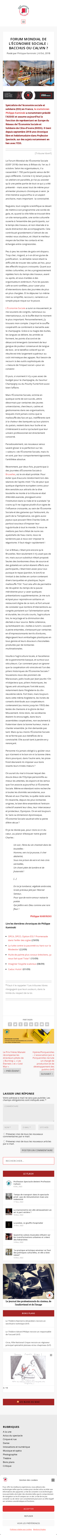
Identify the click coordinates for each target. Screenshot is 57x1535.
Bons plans (28, 1313)
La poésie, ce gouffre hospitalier (28, 1223)
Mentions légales (39, 1529)
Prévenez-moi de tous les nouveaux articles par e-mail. (27, 1142)
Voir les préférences (28, 1523)
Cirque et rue (10, 1439)
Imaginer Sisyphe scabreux (22, 963)
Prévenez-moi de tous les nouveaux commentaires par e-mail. (23, 1135)
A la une (7, 1431)
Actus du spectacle (13, 1435)
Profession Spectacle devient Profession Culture (32, 1182)
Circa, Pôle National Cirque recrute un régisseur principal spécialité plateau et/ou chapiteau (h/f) (28, 1343)
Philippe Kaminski (26, 53)
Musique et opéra (12, 1450)
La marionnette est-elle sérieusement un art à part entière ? (33, 1211)
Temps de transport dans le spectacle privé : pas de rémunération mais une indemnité (31, 1197)
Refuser (28, 1516)
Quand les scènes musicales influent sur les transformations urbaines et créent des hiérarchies (32, 1237)
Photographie (10, 1454)
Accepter (29, 1508)
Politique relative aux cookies (21, 1529)
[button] (53, 1480)
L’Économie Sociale (15, 308)
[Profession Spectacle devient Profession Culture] (9, 1183)
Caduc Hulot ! (15, 969)
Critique (7, 1465)
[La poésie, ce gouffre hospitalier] (9, 1224)
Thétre (7, 1458)
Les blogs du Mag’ (29, 1402)
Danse (6, 1443)
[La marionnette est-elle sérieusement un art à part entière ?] (9, 1211)
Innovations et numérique (16, 1446)
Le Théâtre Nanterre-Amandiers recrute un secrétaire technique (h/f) (26, 1322)
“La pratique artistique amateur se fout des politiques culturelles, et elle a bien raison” (32, 1252)
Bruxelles (10, 474)
